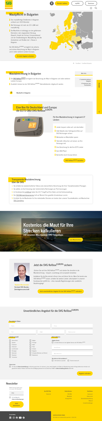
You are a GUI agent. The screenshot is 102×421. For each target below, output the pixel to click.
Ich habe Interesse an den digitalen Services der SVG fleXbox (69, 342)
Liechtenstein (15, 349)
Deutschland (15, 340)
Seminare (91, 3)
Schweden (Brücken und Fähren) (39, 353)
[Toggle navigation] (91, 8)
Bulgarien (34, 351)
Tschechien (14, 357)
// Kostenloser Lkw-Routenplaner (86, 84)
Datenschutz (12, 364)
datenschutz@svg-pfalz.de (62, 368)
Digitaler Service (55, 340)
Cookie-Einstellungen (88, 403)
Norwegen (14, 351)
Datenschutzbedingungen (18, 399)
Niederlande (35, 355)
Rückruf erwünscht (74, 360)
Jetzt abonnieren (16, 404)
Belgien (34, 340)
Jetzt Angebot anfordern (26, 56)
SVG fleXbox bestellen (74, 160)
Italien (33, 344)
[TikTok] (24, 418)
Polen (33, 347)
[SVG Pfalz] (9, 4)
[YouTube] (20, 418)
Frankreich (14, 344)
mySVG (77, 3)
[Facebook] (17, 418)
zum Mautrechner (75, 239)
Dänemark (14, 353)
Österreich (14, 347)
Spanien (14, 342)
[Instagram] (14, 418)
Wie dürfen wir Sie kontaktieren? (59, 358)
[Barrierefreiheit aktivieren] (52, 3)
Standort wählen (62, 3)
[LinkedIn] (10, 418)
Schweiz (34, 349)
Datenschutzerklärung (23, 366)
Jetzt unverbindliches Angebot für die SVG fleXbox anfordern (61, 291)
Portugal (34, 342)
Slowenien (14, 355)
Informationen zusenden (60, 360)
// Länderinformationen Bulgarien (85, 80)
